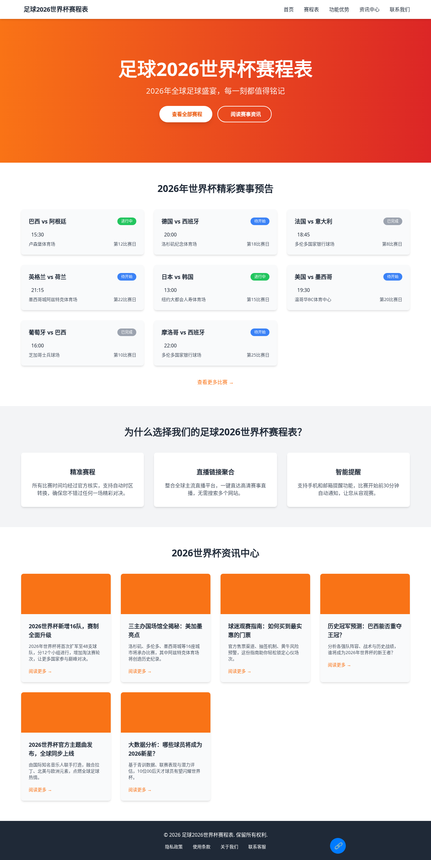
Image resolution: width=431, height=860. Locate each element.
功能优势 (339, 9)
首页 (289, 9)
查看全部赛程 (187, 114)
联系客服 (257, 847)
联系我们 (400, 9)
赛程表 (311, 9)
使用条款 (201, 847)
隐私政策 (174, 847)
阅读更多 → (40, 671)
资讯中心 (369, 9)
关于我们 (229, 847)
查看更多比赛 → (215, 382)
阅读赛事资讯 (246, 114)
